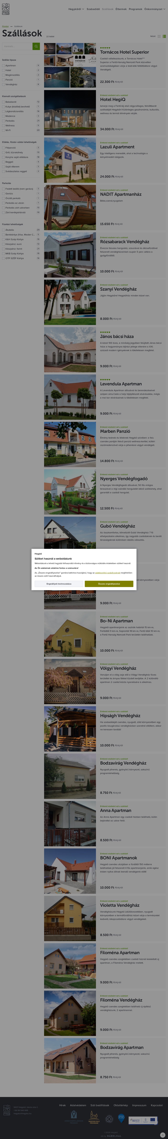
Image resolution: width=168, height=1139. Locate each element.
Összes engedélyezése (109, 584)
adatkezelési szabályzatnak (107, 573)
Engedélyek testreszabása (59, 584)
